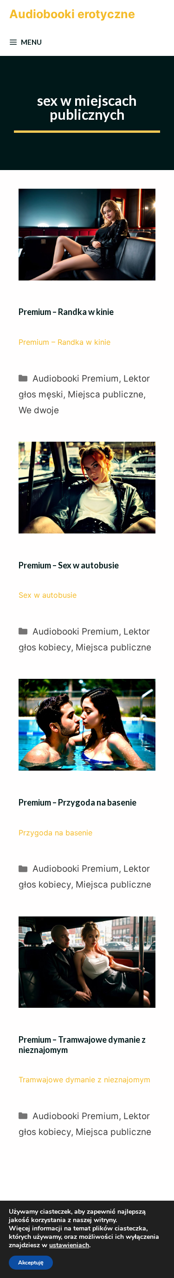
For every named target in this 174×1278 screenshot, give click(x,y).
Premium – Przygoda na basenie (77, 802)
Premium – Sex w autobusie (69, 565)
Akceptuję (31, 1262)
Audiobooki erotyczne (72, 14)
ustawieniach (69, 1245)
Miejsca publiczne (105, 394)
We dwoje (39, 410)
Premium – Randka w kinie (66, 312)
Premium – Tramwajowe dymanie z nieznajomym (82, 1044)
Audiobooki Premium (75, 378)
